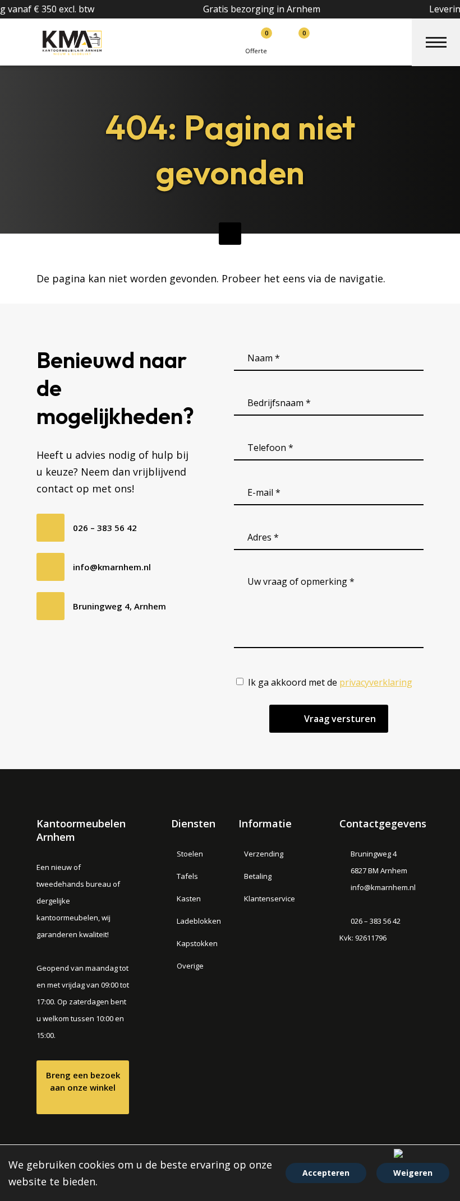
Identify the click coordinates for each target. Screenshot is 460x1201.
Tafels (187, 876)
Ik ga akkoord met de (330, 682)
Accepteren (325, 1172)
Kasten (189, 898)
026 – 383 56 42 (105, 527)
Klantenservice (269, 898)
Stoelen (190, 854)
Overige (190, 966)
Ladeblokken (199, 921)
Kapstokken (197, 943)
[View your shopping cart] (289, 38)
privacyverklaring (375, 682)
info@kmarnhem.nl (112, 566)
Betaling (258, 876)
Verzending (263, 854)
